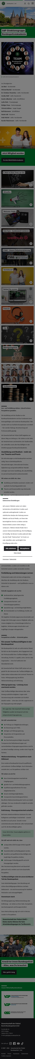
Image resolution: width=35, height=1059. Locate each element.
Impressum (6, 559)
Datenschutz (13, 559)
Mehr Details (17, 553)
